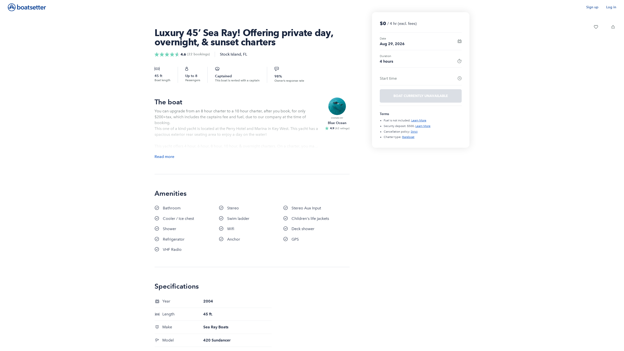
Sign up (592, 7)
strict (414, 131)
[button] (596, 27)
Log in (611, 7)
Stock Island (230, 54)
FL (245, 54)
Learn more (418, 120)
